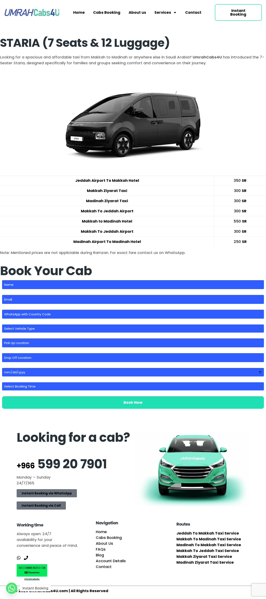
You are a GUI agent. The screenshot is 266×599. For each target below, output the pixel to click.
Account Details (111, 560)
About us (137, 12)
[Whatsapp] (11, 588)
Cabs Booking (106, 12)
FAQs (101, 549)
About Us (104, 543)
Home (79, 12)
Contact (193, 12)
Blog (100, 555)
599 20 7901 (62, 464)
